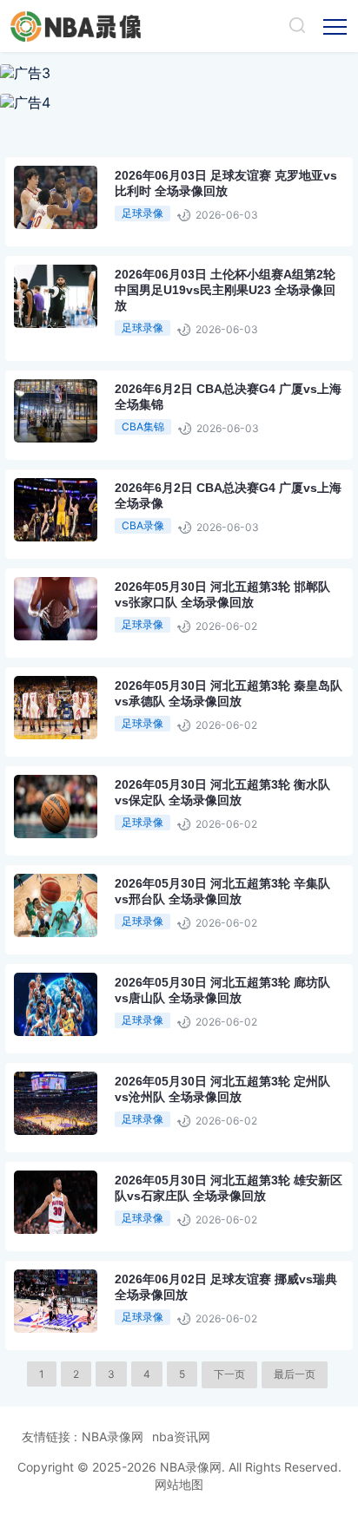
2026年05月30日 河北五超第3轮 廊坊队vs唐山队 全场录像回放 (222, 990)
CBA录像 (143, 525)
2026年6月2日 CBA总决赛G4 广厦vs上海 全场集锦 (228, 396)
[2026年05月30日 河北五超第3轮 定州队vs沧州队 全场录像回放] (101, 1129)
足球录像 (142, 213)
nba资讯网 (181, 1436)
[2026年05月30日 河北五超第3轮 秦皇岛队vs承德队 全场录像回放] (101, 733)
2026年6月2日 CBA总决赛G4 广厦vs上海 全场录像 (228, 495)
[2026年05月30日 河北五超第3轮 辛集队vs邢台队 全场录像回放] (101, 931)
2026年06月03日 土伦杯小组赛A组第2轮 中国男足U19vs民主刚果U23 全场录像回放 (225, 289)
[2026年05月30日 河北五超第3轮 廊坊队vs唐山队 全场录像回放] (101, 1030)
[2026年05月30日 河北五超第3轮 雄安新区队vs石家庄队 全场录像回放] (101, 1228)
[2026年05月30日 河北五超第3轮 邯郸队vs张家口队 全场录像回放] (101, 634)
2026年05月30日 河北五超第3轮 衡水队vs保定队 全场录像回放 (222, 792)
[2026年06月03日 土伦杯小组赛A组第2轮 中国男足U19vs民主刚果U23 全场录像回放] (101, 322)
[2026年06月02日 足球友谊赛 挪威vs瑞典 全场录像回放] (101, 1327)
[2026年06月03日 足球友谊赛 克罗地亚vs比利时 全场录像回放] (101, 223)
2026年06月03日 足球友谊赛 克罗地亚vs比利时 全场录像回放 (226, 183)
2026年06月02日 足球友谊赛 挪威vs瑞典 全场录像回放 (226, 1287)
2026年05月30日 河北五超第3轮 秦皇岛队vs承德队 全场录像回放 (228, 693)
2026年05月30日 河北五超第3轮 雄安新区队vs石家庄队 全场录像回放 (228, 1188)
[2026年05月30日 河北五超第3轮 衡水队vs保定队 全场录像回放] (101, 832)
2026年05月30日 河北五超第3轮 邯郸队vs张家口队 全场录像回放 (222, 594)
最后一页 (294, 1374)
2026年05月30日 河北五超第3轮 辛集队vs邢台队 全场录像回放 (222, 891)
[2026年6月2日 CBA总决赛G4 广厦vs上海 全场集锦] (101, 437)
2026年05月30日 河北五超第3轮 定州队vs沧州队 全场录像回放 (222, 1089)
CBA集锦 (143, 426)
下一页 (229, 1374)
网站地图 (179, 1484)
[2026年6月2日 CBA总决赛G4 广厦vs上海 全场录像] (101, 536)
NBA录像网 (112, 1436)
